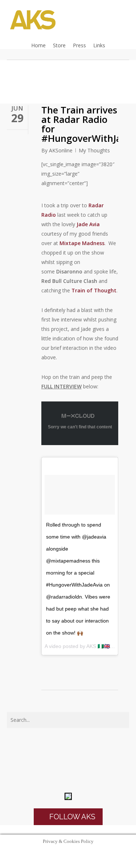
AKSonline (61, 150)
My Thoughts (94, 150)
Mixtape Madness (81, 243)
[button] (68, 830)
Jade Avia (88, 224)
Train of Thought (93, 290)
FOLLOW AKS (71, 816)
